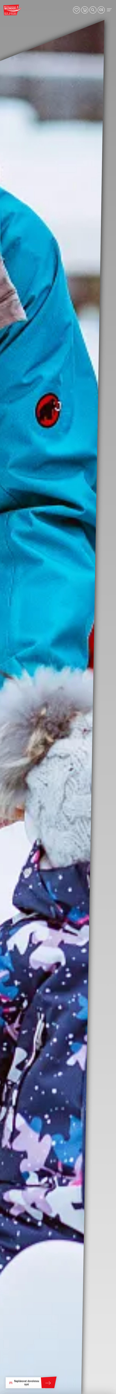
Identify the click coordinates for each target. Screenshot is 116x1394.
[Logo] (12, 10)
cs (101, 10)
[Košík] (84, 9)
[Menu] (109, 10)
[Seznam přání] (76, 9)
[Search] (92, 9)
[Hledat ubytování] (49, 1383)
